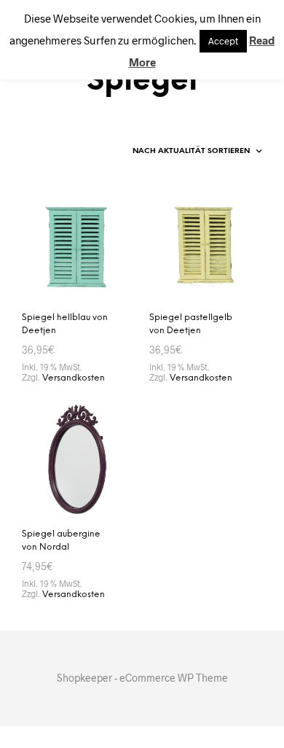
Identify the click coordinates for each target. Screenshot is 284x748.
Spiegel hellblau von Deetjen (65, 324)
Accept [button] (223, 41)
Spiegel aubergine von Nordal (61, 540)
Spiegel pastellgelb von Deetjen (190, 324)
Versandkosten (73, 378)
